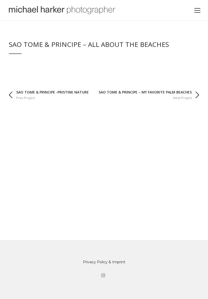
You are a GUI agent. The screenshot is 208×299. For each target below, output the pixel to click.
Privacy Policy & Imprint (104, 262)
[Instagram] (103, 275)
